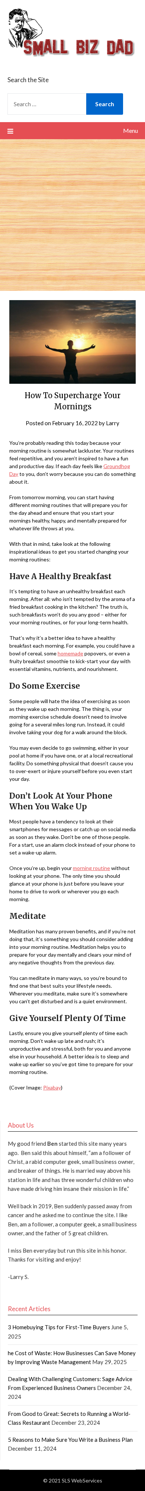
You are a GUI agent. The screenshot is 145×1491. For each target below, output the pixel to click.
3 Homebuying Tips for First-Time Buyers (59, 1327)
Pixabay (52, 1087)
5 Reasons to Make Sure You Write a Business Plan (70, 1439)
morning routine (91, 868)
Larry (112, 423)
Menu (130, 130)
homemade (70, 653)
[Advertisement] (72, 215)
